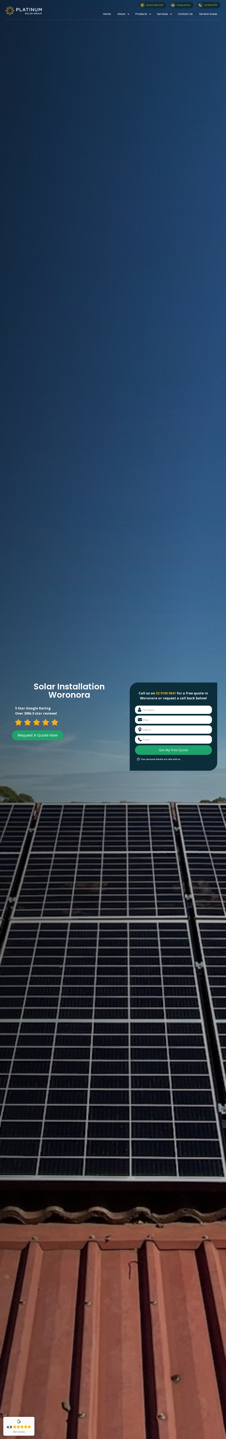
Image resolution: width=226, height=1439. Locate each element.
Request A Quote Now (38, 735)
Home (107, 14)
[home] (24, 10)
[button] (123, 14)
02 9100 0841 (166, 693)
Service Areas (208, 14)
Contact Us (185, 14)
